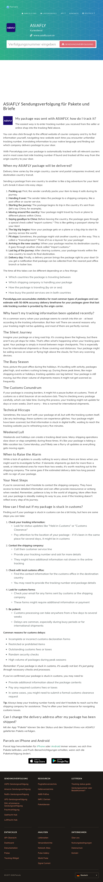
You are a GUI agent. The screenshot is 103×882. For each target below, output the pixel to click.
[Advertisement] (51, 79)
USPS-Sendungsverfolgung (16, 784)
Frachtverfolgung (11, 809)
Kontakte (74, 13)
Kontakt (74, 853)
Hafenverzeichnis (45, 789)
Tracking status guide (81, 784)
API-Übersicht (10, 838)
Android (55, 746)
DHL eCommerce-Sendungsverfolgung (13, 804)
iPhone (41, 746)
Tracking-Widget (11, 858)
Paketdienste (43, 804)
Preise (7, 853)
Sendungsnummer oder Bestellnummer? (81, 789)
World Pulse (43, 858)
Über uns (75, 838)
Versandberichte (45, 843)
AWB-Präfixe (43, 794)
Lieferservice (49, 13)
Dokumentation (11, 848)
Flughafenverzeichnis (47, 784)
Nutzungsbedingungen (81, 843)
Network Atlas (44, 848)
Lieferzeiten (43, 838)
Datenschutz (77, 848)
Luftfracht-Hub (10, 820)
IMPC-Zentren (44, 799)
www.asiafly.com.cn (44, 35)
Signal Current (44, 863)
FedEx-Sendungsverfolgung (16, 794)
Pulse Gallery (43, 853)
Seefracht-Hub (10, 815)
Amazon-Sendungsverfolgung (17, 789)
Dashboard (9, 843)
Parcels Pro (29, 13)
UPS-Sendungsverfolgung (15, 799)
